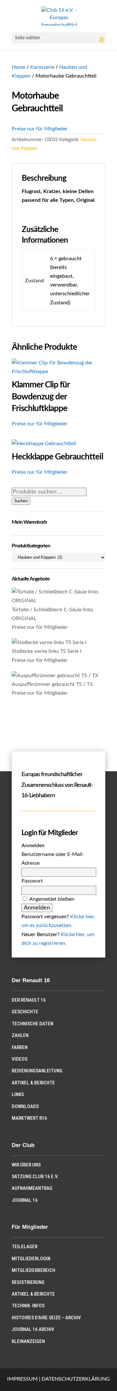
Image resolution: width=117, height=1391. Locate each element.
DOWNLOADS (25, 1106)
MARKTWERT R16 (29, 1118)
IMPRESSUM (22, 1379)
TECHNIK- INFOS (28, 1306)
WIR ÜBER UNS (26, 1165)
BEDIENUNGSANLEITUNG (37, 1071)
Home (18, 67)
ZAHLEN (20, 1035)
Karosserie (42, 67)
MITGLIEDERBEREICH (33, 1270)
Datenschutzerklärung (76, 1379)
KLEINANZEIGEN (28, 1341)
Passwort (32, 881)
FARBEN (20, 1047)
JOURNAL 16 (25, 1200)
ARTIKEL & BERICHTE (33, 1083)
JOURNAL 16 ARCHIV (33, 1329)
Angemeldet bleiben (51, 899)
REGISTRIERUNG (28, 1282)
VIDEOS (19, 1059)
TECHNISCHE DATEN (32, 1024)
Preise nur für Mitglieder (40, 128)
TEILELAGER (24, 1247)
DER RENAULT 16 (29, 1000)
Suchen (21, 501)
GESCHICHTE (25, 1012)
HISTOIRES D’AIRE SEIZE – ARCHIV (46, 1318)
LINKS (18, 1094)
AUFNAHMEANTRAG (32, 1188)
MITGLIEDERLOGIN (31, 1259)
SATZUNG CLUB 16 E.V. (35, 1176)
